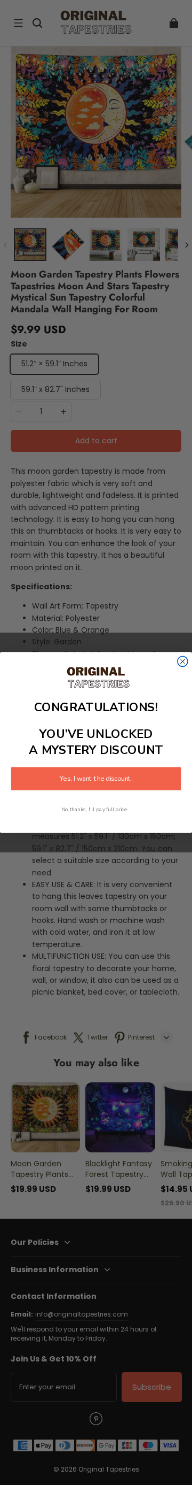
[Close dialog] (183, 661)
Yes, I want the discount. (96, 778)
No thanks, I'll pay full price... (96, 809)
